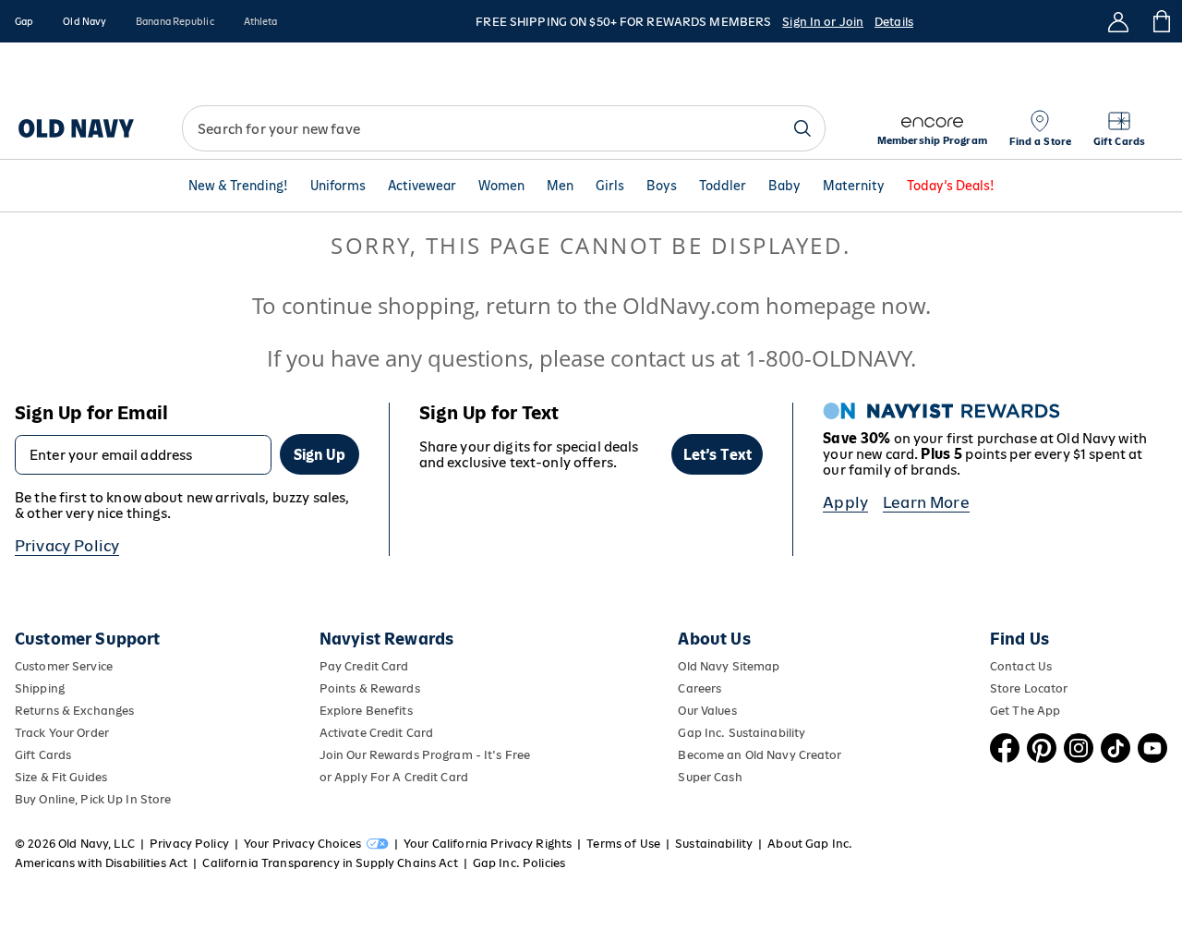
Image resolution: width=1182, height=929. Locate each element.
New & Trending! (238, 185)
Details (893, 22)
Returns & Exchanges (74, 711)
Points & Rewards (370, 688)
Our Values (707, 711)
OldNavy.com (691, 305)
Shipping (40, 688)
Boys (661, 185)
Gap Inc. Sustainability (741, 733)
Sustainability (714, 844)
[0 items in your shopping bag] (1160, 21)
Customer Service (64, 666)
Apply (845, 502)
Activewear (422, 185)
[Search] (802, 128)
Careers (699, 688)
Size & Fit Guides (61, 777)
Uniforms (338, 185)
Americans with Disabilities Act (101, 863)
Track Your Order (62, 733)
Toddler (722, 185)
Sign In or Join (822, 22)
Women (501, 185)
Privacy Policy (67, 546)
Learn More (926, 502)
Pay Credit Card (364, 666)
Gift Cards (43, 755)
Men (560, 185)
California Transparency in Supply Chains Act (329, 863)
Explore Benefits (366, 711)
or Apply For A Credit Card (394, 777)
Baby (784, 185)
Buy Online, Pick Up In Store (93, 799)
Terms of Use (623, 844)
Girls (610, 185)
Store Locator (1029, 688)
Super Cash (710, 777)
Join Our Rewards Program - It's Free (425, 755)
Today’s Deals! (951, 185)
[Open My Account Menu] (1118, 21)
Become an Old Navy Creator (759, 755)
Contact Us (1021, 666)
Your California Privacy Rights (488, 844)
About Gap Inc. (809, 844)
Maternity (854, 185)
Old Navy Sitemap (728, 666)
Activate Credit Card (376, 733)
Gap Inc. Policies (519, 863)
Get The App (1025, 711)
